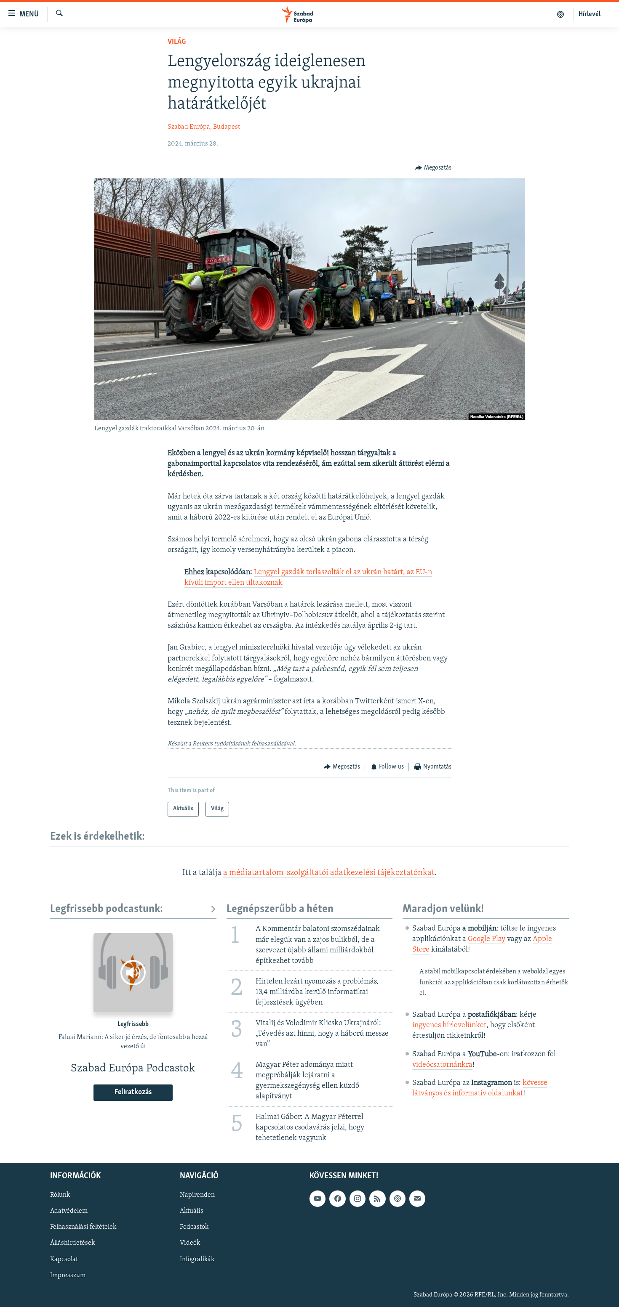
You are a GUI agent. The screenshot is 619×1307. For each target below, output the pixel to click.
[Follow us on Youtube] (318, 1198)
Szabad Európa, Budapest (204, 127)
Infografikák (197, 1259)
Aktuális (191, 1211)
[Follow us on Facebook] (337, 1198)
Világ (177, 42)
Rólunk (60, 1195)
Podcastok (194, 1227)
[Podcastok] (561, 14)
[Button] (433, 167)
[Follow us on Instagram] (358, 1198)
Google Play (486, 939)
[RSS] (377, 1198)
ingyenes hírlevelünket (449, 1025)
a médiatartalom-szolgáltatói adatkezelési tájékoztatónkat (329, 873)
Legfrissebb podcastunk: (106, 909)
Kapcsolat (64, 1259)
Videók (190, 1243)
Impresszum (67, 1275)
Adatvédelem (69, 1211)
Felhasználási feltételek (83, 1227)
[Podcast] (398, 1198)
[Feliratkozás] (417, 1198)
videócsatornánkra (442, 1065)
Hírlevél (589, 14)
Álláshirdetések (72, 1243)
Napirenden (197, 1195)
